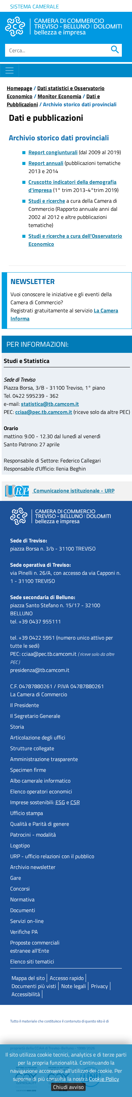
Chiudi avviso (68, 1087)
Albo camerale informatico (40, 781)
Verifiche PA (24, 932)
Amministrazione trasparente (44, 759)
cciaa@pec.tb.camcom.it (43, 412)
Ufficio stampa (26, 813)
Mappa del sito (28, 978)
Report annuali (45, 163)
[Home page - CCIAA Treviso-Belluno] (63, 26)
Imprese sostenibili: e (45, 802)
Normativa (22, 899)
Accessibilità (26, 994)
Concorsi (20, 888)
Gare (15, 878)
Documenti (22, 910)
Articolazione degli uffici (37, 737)
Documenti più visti (34, 986)
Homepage (19, 88)
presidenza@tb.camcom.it (39, 670)
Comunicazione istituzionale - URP (73, 490)
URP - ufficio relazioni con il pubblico (52, 856)
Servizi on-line (27, 921)
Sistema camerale (34, 6)
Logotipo (20, 845)
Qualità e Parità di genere (39, 824)
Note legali (73, 986)
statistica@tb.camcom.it (50, 404)
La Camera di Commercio (38, 694)
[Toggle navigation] (9, 70)
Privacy (99, 986)
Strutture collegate (32, 748)
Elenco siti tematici (32, 961)
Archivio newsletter (33, 867)
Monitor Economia (59, 96)
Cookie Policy (104, 1079)
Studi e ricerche (46, 201)
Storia (17, 727)
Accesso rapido (67, 978)
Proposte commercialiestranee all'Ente (35, 946)
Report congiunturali (53, 152)
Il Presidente (24, 705)
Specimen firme (28, 770)
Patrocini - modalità (33, 835)
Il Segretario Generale (35, 716)
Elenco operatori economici (41, 791)
